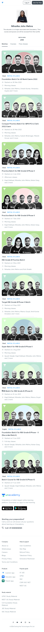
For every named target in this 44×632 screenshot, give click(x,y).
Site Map (23, 549)
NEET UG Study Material (11, 599)
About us (5, 546)
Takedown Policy (26, 555)
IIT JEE (22, 572)
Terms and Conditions (9, 562)
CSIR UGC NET (25, 582)
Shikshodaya (6, 549)
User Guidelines (25, 546)
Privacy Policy (7, 559)
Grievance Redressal (27, 559)
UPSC (22, 576)
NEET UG (23, 586)
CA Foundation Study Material (9, 604)
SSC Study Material (9, 612)
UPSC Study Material (9, 596)
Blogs (4, 555)
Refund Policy (25, 552)
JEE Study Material (8, 608)
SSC (21, 579)
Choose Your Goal (11, 3)
